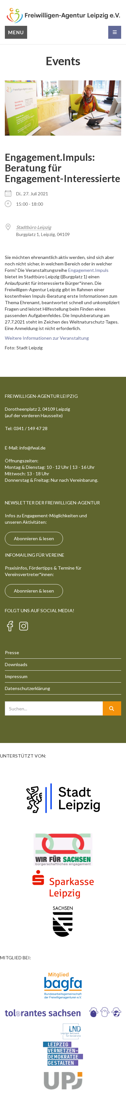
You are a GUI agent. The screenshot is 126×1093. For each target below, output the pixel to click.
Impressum (16, 676)
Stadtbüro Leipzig (33, 227)
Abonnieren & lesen (34, 538)
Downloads (16, 664)
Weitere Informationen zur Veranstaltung (47, 338)
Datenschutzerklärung (27, 688)
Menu (16, 32)
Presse (12, 652)
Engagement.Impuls (88, 270)
